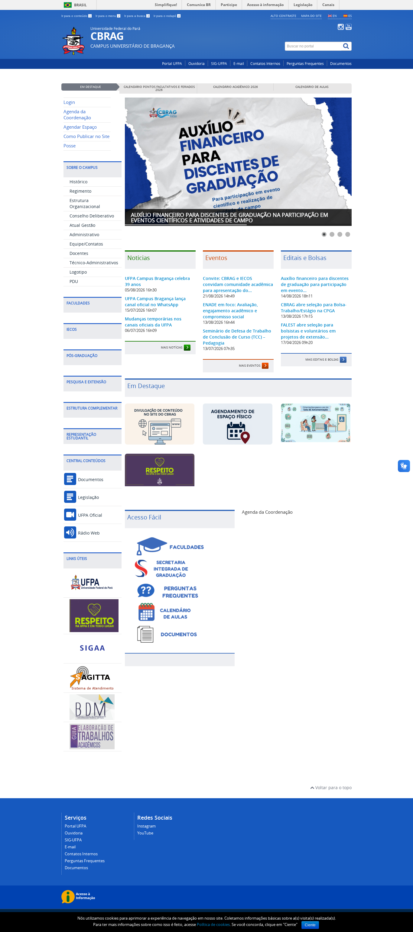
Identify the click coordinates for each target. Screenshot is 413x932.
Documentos (341, 63)
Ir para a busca (136, 16)
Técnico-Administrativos (94, 262)
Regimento (80, 191)
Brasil (80, 5)
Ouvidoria (196, 63)
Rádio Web (88, 533)
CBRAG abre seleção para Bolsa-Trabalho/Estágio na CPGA (313, 307)
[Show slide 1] (324, 234)
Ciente (310, 925)
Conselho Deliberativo (92, 216)
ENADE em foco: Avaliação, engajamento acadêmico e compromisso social (230, 311)
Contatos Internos (265, 63)
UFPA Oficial (89, 515)
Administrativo (84, 234)
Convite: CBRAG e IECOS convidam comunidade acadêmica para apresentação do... (238, 284)
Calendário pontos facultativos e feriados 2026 (159, 88)
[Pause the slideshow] (333, 162)
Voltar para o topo (333, 787)
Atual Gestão (82, 225)
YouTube (145, 833)
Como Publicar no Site (86, 136)
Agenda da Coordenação (77, 115)
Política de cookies (213, 924)
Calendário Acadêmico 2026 (235, 87)
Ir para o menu (108, 16)
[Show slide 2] (332, 234)
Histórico (78, 182)
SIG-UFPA (219, 63)
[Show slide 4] (347, 234)
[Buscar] (346, 46)
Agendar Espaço (80, 127)
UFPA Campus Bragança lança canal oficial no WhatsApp (155, 301)
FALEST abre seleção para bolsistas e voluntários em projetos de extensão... (308, 331)
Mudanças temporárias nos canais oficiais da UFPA (153, 322)
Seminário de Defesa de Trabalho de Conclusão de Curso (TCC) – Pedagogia (237, 337)
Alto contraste (283, 16)
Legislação (88, 497)
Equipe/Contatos (86, 244)
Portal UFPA (172, 63)
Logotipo (78, 272)
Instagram (146, 826)
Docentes (79, 253)
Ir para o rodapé (167, 16)
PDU (74, 281)
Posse (69, 146)
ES (350, 16)
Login (69, 102)
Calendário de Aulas (311, 87)
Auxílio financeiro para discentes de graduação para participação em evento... (315, 284)
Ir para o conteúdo (76, 16)
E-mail (238, 63)
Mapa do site (311, 16)
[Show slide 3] (339, 234)
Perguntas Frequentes (305, 63)
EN (335, 16)
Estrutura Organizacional (85, 203)
